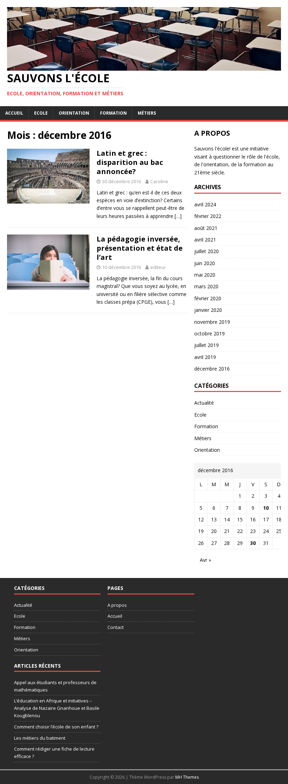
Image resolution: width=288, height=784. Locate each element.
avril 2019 (205, 357)
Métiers (147, 113)
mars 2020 (206, 286)
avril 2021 (205, 239)
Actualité (204, 402)
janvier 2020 (208, 310)
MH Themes (187, 777)
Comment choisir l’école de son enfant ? (56, 727)
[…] (178, 216)
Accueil (14, 113)
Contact (115, 627)
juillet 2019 (206, 345)
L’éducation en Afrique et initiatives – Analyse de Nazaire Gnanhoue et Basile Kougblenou (56, 708)
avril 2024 (205, 204)
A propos (117, 605)
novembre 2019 (212, 322)
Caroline (159, 181)
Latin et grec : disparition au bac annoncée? (130, 162)
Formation (113, 113)
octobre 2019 (209, 333)
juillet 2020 (206, 251)
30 (253, 543)
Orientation (74, 113)
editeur (158, 267)
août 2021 (205, 228)
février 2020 (207, 298)
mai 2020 (204, 274)
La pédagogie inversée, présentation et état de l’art (140, 248)
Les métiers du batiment (39, 738)
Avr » (205, 560)
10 (266, 508)
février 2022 (207, 216)
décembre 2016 (212, 368)
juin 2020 (204, 263)
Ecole (41, 113)
